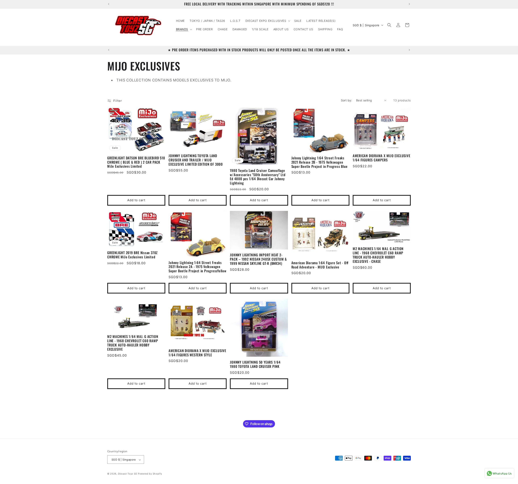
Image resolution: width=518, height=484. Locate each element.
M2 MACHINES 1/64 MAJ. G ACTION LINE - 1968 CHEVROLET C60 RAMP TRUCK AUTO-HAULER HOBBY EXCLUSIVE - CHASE (378, 255)
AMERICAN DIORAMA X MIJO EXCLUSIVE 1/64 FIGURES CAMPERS (381, 158)
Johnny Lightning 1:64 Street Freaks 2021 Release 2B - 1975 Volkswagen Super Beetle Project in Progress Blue (319, 162)
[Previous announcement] (108, 4)
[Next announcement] (409, 4)
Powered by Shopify (150, 473)
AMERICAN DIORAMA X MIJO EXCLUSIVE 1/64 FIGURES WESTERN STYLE (197, 353)
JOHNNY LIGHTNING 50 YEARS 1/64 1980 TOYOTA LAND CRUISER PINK (255, 364)
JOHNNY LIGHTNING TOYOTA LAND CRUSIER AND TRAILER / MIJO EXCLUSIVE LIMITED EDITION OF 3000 (196, 160)
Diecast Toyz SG (127, 473)
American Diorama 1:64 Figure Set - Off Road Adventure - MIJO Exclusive (320, 265)
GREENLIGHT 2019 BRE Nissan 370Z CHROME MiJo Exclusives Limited (132, 255)
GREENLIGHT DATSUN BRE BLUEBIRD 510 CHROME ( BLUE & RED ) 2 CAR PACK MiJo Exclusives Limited (136, 162)
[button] (267, 21)
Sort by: (346, 100)
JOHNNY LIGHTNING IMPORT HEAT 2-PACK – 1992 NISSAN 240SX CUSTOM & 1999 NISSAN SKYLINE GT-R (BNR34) (258, 259)
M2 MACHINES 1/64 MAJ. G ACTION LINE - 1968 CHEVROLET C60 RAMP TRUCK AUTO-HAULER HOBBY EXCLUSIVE (132, 343)
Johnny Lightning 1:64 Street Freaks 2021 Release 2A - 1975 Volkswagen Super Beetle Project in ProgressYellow (197, 267)
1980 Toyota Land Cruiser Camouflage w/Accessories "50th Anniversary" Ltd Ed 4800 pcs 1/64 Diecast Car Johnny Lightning (257, 176)
